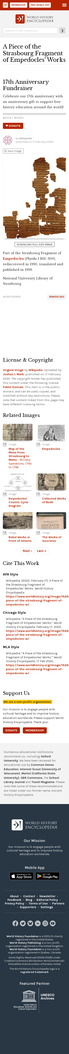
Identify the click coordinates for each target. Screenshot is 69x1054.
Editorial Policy (47, 900)
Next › (27, 551)
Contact (29, 896)
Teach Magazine (42, 782)
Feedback (14, 900)
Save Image (12, 151)
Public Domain (13, 387)
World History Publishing (25, 942)
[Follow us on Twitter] (23, 925)
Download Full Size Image (35, 244)
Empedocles (13, 258)
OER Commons (31, 778)
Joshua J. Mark (13, 374)
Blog (29, 900)
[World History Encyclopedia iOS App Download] (22, 876)
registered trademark (34, 972)
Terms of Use (38, 903)
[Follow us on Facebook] (15, 925)
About (14, 896)
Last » (41, 551)
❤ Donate (13, 126)
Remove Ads (56, 296)
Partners (58, 903)
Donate (11, 730)
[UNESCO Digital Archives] (34, 999)
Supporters (28, 907)
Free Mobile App (40, 5)
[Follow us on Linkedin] (38, 925)
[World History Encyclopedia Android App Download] (47, 876)
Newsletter (47, 896)
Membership (19, 5)
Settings (47, 907)
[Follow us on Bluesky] (30, 925)
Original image (13, 370)
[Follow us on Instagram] (45, 925)
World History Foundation (23, 936)
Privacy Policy (14, 903)
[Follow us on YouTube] (53, 925)
